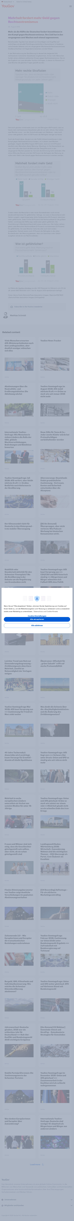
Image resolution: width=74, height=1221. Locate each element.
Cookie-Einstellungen (37, 616)
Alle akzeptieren (37, 619)
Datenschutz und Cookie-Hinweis (45, 611)
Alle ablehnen (37, 625)
